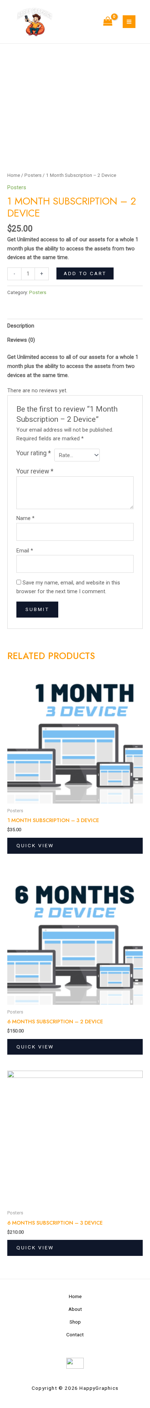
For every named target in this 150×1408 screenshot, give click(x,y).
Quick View (35, 845)
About (75, 1309)
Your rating (33, 453)
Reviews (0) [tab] (21, 340)
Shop (75, 1322)
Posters (33, 175)
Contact (75, 1334)
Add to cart (85, 273)
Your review (35, 471)
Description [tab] (20, 325)
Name (25, 518)
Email (24, 550)
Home (13, 175)
